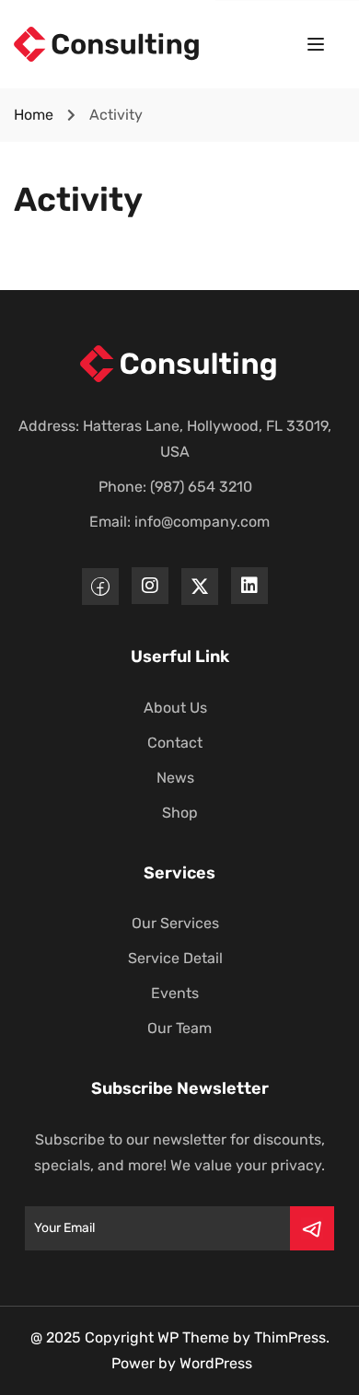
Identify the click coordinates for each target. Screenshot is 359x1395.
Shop (180, 812)
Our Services (175, 923)
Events (175, 993)
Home (33, 114)
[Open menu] (318, 47)
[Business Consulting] (108, 43)
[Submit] (312, 1228)
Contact (175, 742)
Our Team (179, 1028)
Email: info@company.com (179, 521)
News (175, 777)
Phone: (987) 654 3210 (175, 486)
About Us (175, 707)
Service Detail (175, 958)
